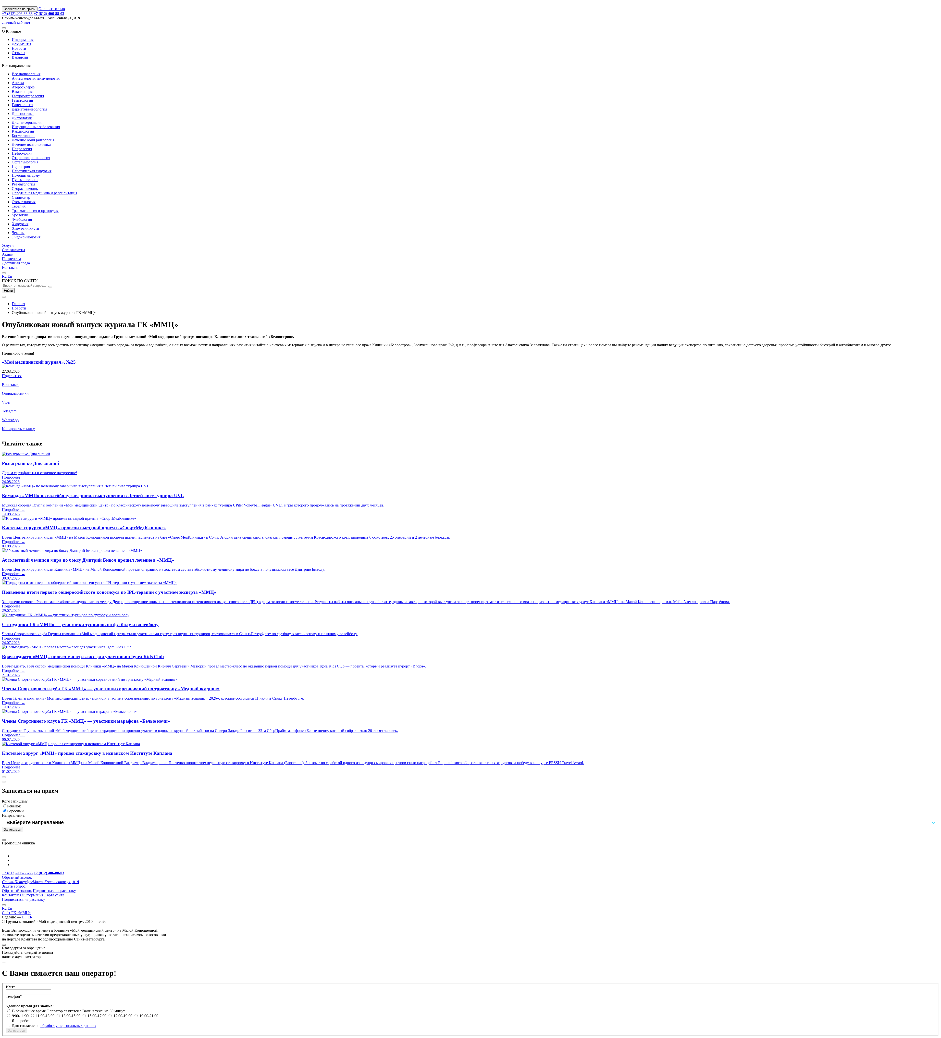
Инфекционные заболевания (36, 127)
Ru (4, 276)
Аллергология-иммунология (36, 78)
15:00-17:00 (97, 1016)
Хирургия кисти (25, 228)
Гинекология (22, 105)
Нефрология (22, 153)
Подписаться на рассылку (54, 891)
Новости (19, 48)
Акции (7, 254)
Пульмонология (25, 180)
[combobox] (470, 822)
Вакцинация (22, 91)
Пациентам (11, 259)
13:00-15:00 (71, 1016)
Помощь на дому (26, 175)
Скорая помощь (25, 188)
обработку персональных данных (68, 1026)
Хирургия (20, 224)
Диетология (22, 118)
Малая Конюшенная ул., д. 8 (40, 882)
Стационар (21, 197)
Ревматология (23, 184)
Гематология (22, 100)
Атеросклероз (23, 87)
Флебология (22, 219)
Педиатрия (21, 166)
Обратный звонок (17, 877)
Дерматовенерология (29, 109)
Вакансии (20, 57)
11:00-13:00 (45, 1016)
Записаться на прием (20, 9)
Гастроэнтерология (28, 96)
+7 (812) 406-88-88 (17, 14)
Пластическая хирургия (31, 171)
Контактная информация (22, 895)
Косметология (23, 136)
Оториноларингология (31, 158)
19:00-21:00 (148, 1016)
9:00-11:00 (21, 1016)
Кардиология (23, 131)
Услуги (8, 245)
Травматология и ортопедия (35, 211)
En (10, 276)
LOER (27, 917)
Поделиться (12, 376)
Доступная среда (16, 263)
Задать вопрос (13, 886)
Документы (21, 44)
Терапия (18, 206)
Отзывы (18, 53)
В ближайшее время (29, 1011)
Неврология (22, 149)
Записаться (12, 829)
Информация (23, 39)
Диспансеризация (26, 122)
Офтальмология (25, 162)
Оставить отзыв (51, 9)
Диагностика (23, 113)
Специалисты (13, 250)
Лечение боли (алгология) (33, 140)
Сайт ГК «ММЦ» (16, 913)
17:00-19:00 (123, 1016)
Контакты (10, 267)
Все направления (26, 74)
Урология (20, 215)
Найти (8, 291)
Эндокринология (26, 237)
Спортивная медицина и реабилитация (44, 193)
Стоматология (24, 202)
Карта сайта (54, 895)
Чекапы (18, 233)
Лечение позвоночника (31, 144)
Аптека (18, 83)
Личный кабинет (16, 22)
